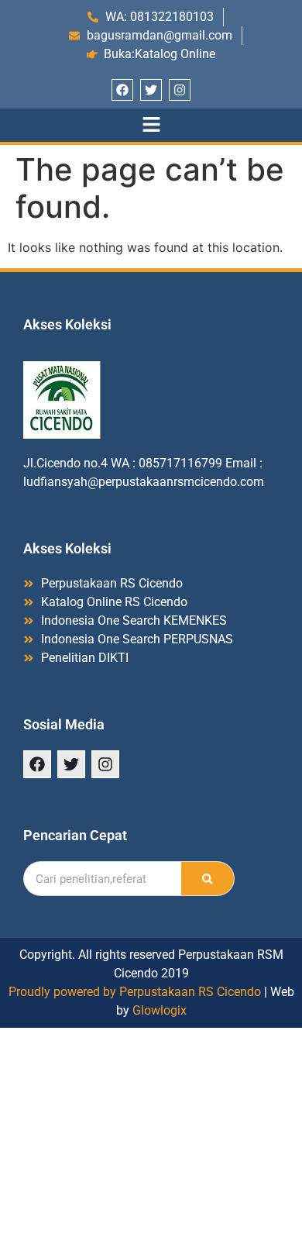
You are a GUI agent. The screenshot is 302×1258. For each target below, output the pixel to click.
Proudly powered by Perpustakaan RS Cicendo (135, 991)
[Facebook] (122, 90)
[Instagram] (179, 90)
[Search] (207, 878)
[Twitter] (151, 90)
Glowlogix (159, 1010)
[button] (151, 125)
